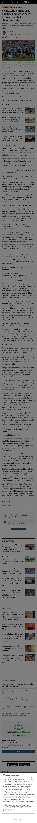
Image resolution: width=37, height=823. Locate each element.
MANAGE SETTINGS (18, 820)
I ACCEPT (18, 815)
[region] (18, 797)
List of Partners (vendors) (9, 810)
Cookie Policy (26, 792)
